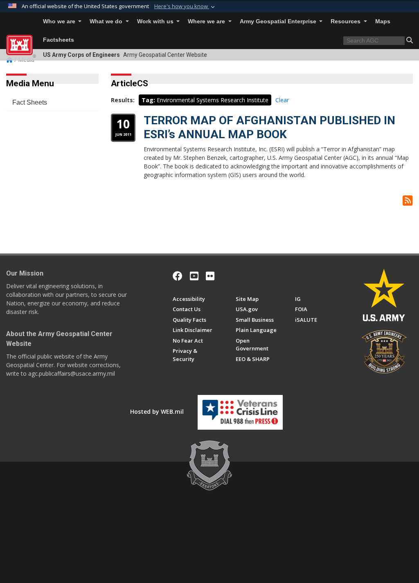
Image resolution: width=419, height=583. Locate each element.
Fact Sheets (29, 102)
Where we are (207, 21)
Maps (382, 21)
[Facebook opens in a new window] (177, 276)
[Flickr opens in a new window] (210, 276)
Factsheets (58, 40)
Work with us (156, 21)
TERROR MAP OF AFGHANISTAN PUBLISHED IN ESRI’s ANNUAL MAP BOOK (269, 127)
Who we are (60, 21)
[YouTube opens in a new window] (194, 276)
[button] (185, 6)
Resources (346, 21)
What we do (107, 21)
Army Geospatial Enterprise (279, 21)
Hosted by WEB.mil (157, 411)
